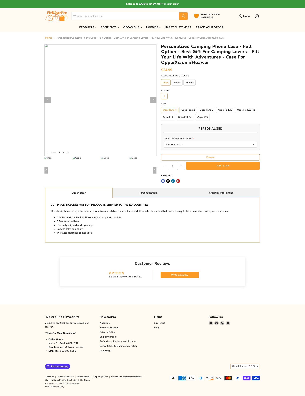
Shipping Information (221, 193)
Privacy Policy (107, 332)
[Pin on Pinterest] (178, 181)
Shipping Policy (108, 336)
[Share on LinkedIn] (173, 181)
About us (105, 322)
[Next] (153, 100)
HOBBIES (152, 27)
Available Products (175, 76)
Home (48, 37)
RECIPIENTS (109, 27)
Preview (210, 157)
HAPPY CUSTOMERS (178, 27)
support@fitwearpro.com (69, 347)
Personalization (148, 193)
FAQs (157, 327)
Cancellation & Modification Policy (118, 346)
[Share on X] (168, 181)
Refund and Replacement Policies (118, 341)
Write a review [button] (179, 275)
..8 (68, 152)
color (165, 90)
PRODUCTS (87, 27)
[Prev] (47, 100)
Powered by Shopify (54, 386)
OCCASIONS (131, 27)
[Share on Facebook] (163, 181)
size (163, 104)
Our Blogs (105, 350)
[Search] (183, 16)
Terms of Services (109, 327)
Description (79, 193)
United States (243, 366)
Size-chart (159, 322)
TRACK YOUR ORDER (209, 27)
